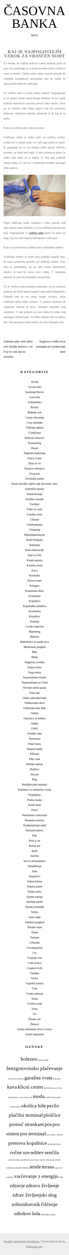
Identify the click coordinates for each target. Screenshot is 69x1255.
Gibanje (34, 519)
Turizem (34, 937)
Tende (34, 932)
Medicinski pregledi (35, 646)
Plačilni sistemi (34, 764)
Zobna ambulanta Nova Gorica (34, 1029)
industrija (57, 1079)
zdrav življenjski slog (34, 1195)
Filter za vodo (34, 509)
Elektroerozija (34, 494)
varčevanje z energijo (36, 1176)
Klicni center (34, 580)
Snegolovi (34, 876)
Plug (34, 779)
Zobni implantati (34, 1034)
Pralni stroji (34, 804)
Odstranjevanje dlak (34, 708)
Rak (34, 835)
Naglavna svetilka (35, 662)
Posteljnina (34, 794)
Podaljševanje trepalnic (34, 784)
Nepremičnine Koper (34, 677)
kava (12, 1087)
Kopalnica (34, 600)
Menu (34, 35)
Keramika (34, 575)
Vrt (34, 1013)
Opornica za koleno (34, 718)
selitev (37, 1152)
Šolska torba (34, 891)
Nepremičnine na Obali (35, 682)
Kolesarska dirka (34, 590)
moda (39, 1096)
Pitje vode (34, 759)
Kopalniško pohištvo (34, 606)
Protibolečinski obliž (34, 825)
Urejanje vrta (34, 957)
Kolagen (34, 585)
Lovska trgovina (34, 626)
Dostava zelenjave (34, 468)
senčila (52, 1152)
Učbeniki (34, 942)
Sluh (34, 871)
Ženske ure (34, 1019)
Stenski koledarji (34, 906)
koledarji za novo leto (53, 1088)
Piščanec (34, 753)
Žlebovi (34, 1024)
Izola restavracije (34, 549)
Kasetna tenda (34, 565)
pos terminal (33, 1133)
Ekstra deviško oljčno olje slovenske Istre (35, 483)
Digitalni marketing (34, 453)
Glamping (34, 529)
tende (35, 1166)
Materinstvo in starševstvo (34, 641)
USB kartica (34, 962)
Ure (34, 952)
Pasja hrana (34, 743)
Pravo (34, 810)
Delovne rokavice (34, 437)
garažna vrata (38, 1077)
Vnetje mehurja (34, 993)
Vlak (34, 988)
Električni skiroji (34, 488)
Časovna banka (34, 17)
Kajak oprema (34, 560)
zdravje (17, 1185)
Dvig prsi (34, 473)
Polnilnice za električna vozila (34, 789)
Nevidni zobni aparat (34, 687)
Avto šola (34, 397)
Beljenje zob (35, 412)
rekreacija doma (54, 1144)
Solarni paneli (34, 886)
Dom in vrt (34, 463)
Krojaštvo (34, 616)
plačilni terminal (26, 1115)
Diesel (34, 448)
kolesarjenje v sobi (15, 1097)
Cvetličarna (34, 432)
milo (30, 1097)
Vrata (34, 1008)
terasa (48, 1166)
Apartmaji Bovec (34, 392)
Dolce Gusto (34, 458)
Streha (34, 911)
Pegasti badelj (34, 748)
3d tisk (34, 381)
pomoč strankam (26, 1124)
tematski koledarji (22, 1168)
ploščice (52, 1115)
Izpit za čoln (34, 555)
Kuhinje (34, 621)
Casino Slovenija (34, 417)
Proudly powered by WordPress (22, 1241)
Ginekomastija (35, 524)
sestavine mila (14, 1160)
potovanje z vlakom (55, 1135)
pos (48, 1124)
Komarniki (34, 595)
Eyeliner (34, 504)
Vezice (34, 978)
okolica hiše (33, 1105)
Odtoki (34, 713)
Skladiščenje (35, 866)
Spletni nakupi (35, 896)
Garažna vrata (34, 514)
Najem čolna (34, 667)
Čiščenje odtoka (35, 427)
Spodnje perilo (34, 901)
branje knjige (43, 1060)
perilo (53, 1105)
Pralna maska (34, 799)
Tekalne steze (34, 927)
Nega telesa (34, 672)
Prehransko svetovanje (34, 815)
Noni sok (34, 692)
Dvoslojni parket (34, 478)
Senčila (34, 855)
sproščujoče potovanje (30, 1160)
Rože (35, 850)
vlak (61, 1177)
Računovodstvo (34, 830)
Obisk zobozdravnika (35, 697)
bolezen (29, 1059)
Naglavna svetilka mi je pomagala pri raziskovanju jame (50, 346)
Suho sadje (34, 917)
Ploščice (34, 769)
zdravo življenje (42, 1185)
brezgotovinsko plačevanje (34, 1068)
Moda (34, 657)
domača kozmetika (16, 1079)
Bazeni (34, 407)
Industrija (34, 545)
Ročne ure (34, 845)
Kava (34, 570)
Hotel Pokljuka (34, 539)
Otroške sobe (34, 733)
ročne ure (20, 1152)
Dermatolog (34, 443)
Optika (34, 723)
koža (26, 1097)
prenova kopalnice (27, 1143)
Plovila (34, 774)
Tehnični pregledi (34, 922)
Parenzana (34, 738)
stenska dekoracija (46, 1160)
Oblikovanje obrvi (34, 702)
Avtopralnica (34, 402)
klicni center (31, 1087)
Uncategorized (34, 947)
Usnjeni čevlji (34, 968)
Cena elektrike (35, 422)
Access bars (34, 386)
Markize (34, 636)
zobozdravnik (26, 1204)
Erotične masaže (34, 499)
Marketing (34, 631)
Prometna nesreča (34, 820)
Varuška (34, 973)
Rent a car (34, 840)
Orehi (34, 728)
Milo (34, 651)
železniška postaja (48, 1215)
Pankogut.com (34, 1246)
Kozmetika (34, 611)
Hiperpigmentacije (34, 534)
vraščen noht (36, 232)
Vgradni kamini (34, 983)
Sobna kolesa (34, 881)
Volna (34, 998)
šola (36, 1213)
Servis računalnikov (35, 861)
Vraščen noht (34, 1003)
